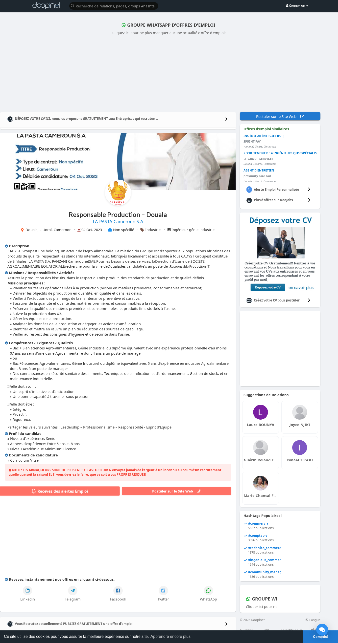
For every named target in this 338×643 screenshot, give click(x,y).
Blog (266, 629)
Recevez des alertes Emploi (61, 491)
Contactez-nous (290, 629)
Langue (314, 620)
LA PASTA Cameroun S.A (118, 221)
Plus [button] (314, 629)
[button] (114, 5)
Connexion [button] (297, 5)
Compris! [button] (320, 637)
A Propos (246, 629)
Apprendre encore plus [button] (170, 636)
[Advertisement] (169, 72)
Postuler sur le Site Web (174, 491)
